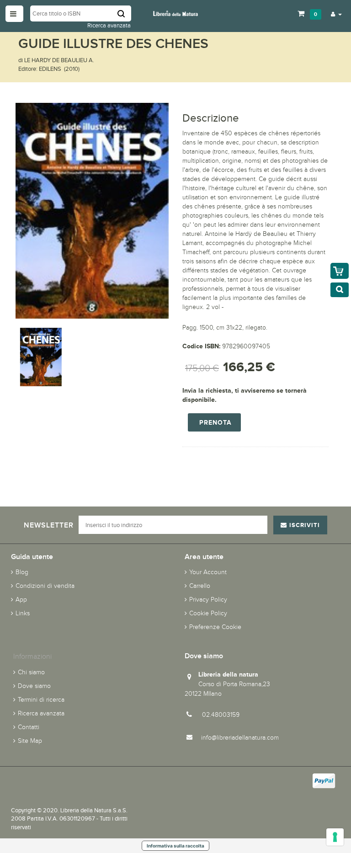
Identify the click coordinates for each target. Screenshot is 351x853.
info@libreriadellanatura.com (240, 737)
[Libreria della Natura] (175, 13)
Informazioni (32, 656)
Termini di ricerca (41, 699)
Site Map (30, 740)
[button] (336, 13)
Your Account (208, 572)
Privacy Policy (208, 599)
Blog (22, 572)
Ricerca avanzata (109, 25)
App (21, 599)
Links (23, 613)
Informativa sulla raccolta (175, 845)
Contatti (28, 727)
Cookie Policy (208, 613)
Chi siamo (31, 672)
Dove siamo (34, 685)
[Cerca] (124, 13)
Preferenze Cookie (215, 627)
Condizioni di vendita (45, 585)
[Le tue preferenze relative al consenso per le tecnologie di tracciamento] (335, 837)
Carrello (199, 585)
